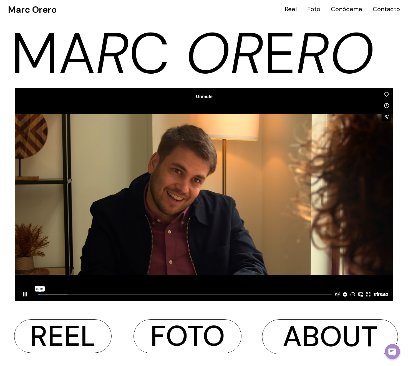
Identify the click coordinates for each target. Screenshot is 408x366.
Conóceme (346, 9)
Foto (313, 9)
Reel (291, 9)
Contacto (386, 9)
